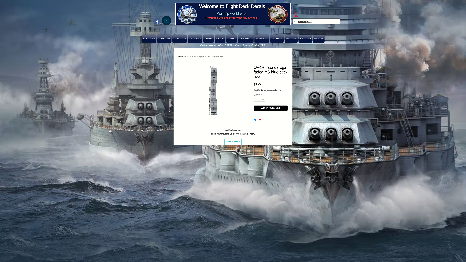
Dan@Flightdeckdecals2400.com (238, 17)
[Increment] (263, 99)
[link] (297, 14)
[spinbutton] (259, 99)
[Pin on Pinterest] (259, 119)
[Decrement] (255, 99)
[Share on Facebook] (255, 119)
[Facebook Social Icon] (156, 21)
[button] (291, 39)
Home (180, 57)
